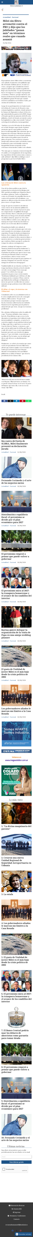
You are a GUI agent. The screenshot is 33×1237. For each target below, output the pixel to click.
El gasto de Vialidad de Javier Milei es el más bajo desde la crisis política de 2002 (15, 673)
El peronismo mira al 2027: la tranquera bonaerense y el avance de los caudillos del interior (16, 594)
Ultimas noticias (16, 1146)
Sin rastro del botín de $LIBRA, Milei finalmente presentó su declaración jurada (14, 445)
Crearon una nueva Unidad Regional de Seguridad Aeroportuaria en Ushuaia (16, 861)
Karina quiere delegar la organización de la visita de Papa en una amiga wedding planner (16, 633)
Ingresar (17, 1212)
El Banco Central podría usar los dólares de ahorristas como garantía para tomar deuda (15, 1034)
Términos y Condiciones (17, 1216)
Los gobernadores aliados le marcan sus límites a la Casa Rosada (16, 711)
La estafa (8, 894)
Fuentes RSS (17, 1209)
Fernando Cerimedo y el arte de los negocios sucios (16, 481)
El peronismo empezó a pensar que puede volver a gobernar (15, 556)
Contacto (16, 1219)
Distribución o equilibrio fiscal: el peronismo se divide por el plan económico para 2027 (14, 518)
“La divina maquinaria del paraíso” (16, 827)
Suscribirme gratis (16, 1162)
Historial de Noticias (17, 1205)
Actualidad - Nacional (10, 17)
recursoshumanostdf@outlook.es (16, 1225)
